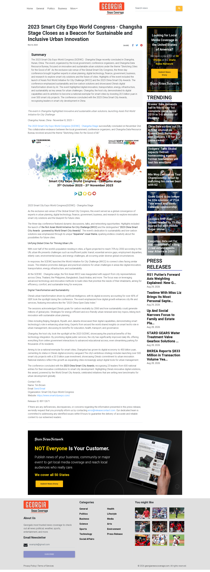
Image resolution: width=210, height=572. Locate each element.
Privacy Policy (30, 566)
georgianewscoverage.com (157, 566)
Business (62, 8)
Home (30, 8)
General (40, 8)
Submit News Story (164, 73)
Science (83, 523)
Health (110, 508)
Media (110, 518)
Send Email (39, 388)
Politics (51, 8)
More (73, 8)
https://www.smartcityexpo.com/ (53, 395)
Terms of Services (46, 566)
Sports (83, 528)
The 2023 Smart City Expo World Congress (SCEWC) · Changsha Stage (63, 126)
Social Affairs (86, 539)
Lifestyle (112, 513)
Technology (85, 534)
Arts (109, 523)
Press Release (115, 534)
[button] (132, 45)
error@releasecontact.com (101, 410)
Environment (114, 528)
